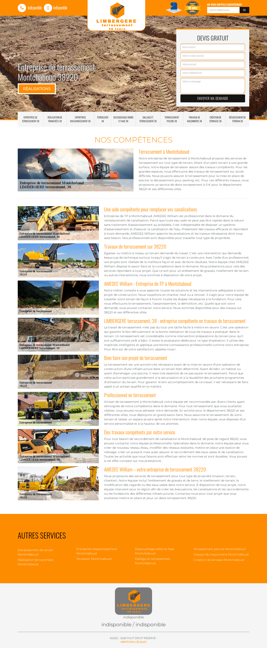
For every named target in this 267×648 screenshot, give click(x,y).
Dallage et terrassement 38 (148, 119)
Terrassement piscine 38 (172, 119)
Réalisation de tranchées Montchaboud (35, 562)
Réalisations (37, 88)
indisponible (34, 7)
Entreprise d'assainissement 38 (80, 119)
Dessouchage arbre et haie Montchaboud (154, 551)
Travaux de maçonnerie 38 (194, 119)
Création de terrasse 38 (215, 119)
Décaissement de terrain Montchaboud (35, 552)
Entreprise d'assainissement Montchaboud (96, 551)
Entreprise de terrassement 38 (30, 119)
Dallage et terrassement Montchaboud (152, 561)
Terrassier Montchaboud (93, 559)
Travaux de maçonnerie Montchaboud (221, 554)
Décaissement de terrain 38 (237, 119)
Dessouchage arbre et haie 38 (123, 119)
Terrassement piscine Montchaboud (220, 549)
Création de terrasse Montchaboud (219, 560)
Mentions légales (133, 641)
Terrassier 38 (102, 119)
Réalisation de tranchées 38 (55, 119)
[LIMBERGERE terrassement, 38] (133, 599)
